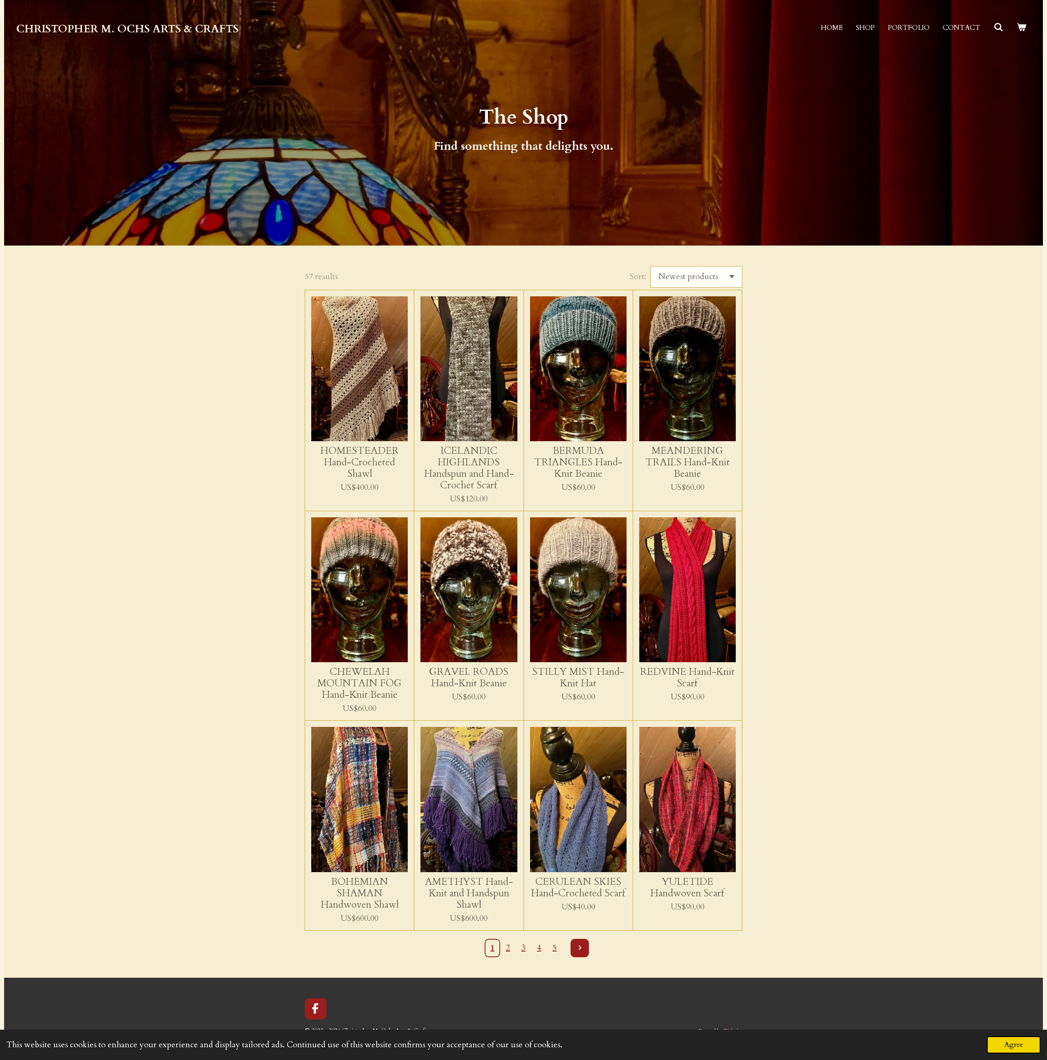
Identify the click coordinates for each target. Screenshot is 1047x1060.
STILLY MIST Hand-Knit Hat (578, 677)
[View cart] (1021, 28)
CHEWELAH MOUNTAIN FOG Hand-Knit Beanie (359, 683)
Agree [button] (1013, 1045)
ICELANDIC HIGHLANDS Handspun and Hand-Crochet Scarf (469, 468)
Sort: (638, 276)
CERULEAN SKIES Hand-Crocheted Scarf (578, 887)
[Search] (998, 28)
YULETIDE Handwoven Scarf (687, 887)
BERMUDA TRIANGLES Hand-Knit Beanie (578, 462)
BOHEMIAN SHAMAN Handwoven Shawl (360, 893)
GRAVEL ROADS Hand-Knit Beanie (468, 677)
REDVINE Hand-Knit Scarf (687, 677)
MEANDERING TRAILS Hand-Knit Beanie (687, 462)
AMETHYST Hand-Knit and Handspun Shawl (469, 893)
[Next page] (580, 948)
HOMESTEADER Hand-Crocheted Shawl (359, 462)
